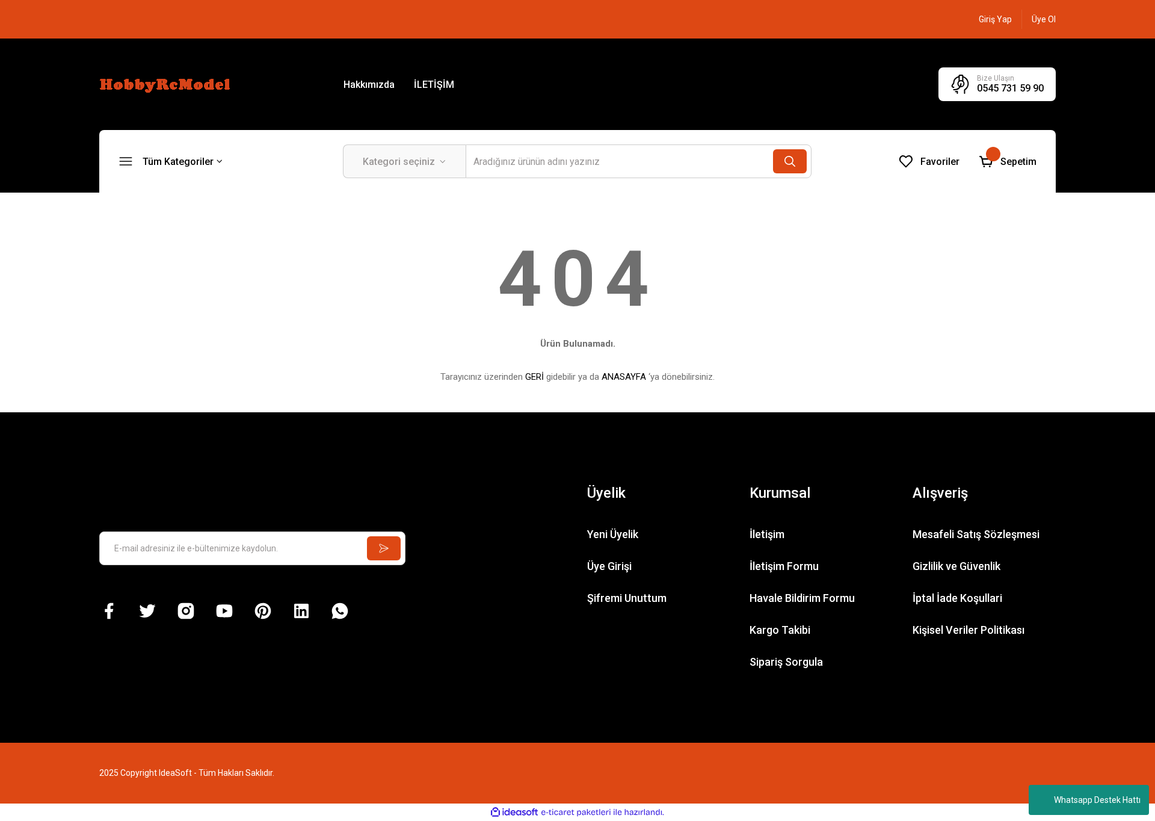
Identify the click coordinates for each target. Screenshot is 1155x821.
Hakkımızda (369, 84)
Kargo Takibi (780, 630)
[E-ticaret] (576, 812)
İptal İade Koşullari (957, 598)
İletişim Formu (784, 566)
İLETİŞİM (434, 84)
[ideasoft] (514, 812)
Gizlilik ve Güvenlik (956, 566)
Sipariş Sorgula (786, 661)
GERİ (534, 376)
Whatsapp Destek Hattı (1097, 800)
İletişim (767, 534)
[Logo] (166, 83)
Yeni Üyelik (612, 534)
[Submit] (384, 548)
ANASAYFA (624, 376)
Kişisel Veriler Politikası (968, 630)
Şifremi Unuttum (627, 598)
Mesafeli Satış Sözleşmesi (976, 534)
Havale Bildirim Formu (802, 598)
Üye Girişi (609, 566)
